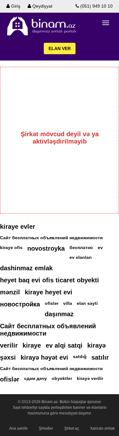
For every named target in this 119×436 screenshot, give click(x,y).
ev (100, 247)
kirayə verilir (90, 378)
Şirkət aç (71, 428)
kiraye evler (17, 226)
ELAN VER (60, 48)
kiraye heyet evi (48, 292)
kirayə (96, 345)
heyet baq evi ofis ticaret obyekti (49, 280)
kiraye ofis (11, 247)
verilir (9, 345)
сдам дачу (35, 378)
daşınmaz (59, 314)
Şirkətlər (46, 428)
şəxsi (8, 357)
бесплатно (81, 247)
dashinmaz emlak (26, 268)
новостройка (20, 304)
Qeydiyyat (41, 6)
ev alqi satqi (64, 345)
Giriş (15, 6)
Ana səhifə (18, 428)
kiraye (32, 345)
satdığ (80, 356)
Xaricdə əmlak (102, 428)
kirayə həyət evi (44, 357)
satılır (100, 357)
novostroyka (46, 248)
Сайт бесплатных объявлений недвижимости (51, 237)
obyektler (62, 378)
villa (67, 303)
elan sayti (87, 303)
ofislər (51, 303)
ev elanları (80, 257)
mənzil (10, 292)
